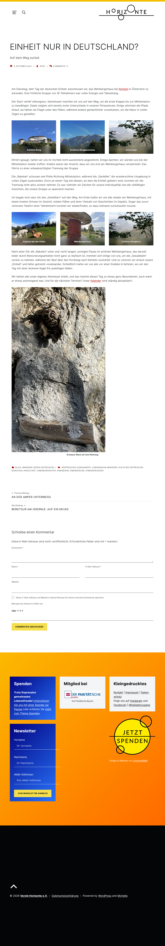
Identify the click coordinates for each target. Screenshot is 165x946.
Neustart (30, 470)
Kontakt (118, 692)
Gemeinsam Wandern (105, 467)
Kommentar (17, 548)
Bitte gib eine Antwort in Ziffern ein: (27, 603)
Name (15, 566)
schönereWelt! (140, 760)
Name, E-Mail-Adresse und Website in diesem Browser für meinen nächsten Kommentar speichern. (60, 597)
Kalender (96, 280)
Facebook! (120, 705)
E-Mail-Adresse (93, 566)
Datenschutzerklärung (65, 895)
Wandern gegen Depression (38, 467)
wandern (63, 470)
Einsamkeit (85, 467)
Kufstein (123, 89)
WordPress (104, 895)
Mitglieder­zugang (139, 705)
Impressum (132, 692)
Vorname (19, 739)
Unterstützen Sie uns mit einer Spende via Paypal (31, 705)
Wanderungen (95, 470)
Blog (18, 467)
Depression (69, 467)
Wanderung (78, 470)
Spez (42, 66)
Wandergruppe (47, 470)
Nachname (20, 757)
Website (15, 582)
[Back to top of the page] (14, 889)
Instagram (136, 700)
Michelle (122, 895)
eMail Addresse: (23, 774)
